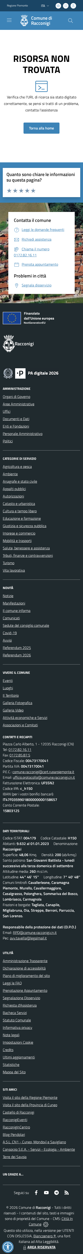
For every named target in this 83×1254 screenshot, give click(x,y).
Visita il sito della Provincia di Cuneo (30, 1105)
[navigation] (9, 20)
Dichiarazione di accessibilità (24, 968)
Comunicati (11, 618)
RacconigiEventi (15, 1119)
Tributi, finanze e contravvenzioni (28, 555)
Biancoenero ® (44, 1236)
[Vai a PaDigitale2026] (31, 373)
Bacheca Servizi (15, 1012)
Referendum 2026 (17, 655)
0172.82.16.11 (20, 749)
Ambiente (10, 474)
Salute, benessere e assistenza (26, 548)
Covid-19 (10, 633)
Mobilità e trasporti (17, 540)
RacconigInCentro (16, 1127)
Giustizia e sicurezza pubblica (24, 526)
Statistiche (11, 1064)
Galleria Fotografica (17, 703)
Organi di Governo (16, 396)
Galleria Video (13, 710)
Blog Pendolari (14, 1134)
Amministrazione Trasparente (25, 961)
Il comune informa (16, 610)
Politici (8, 441)
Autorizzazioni (13, 496)
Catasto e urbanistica (19, 503)
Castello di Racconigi (18, 1112)
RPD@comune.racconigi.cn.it (35, 932)
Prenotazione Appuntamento (25, 990)
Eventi (8, 680)
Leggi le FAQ (12, 983)
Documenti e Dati (16, 419)
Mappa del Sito (14, 1072)
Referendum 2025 (17, 647)
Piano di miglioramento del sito (26, 975)
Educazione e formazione (22, 518)
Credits (8, 1049)
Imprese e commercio (19, 533)
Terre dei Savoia (15, 1156)
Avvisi (7, 640)
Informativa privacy (17, 1027)
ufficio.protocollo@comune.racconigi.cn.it (44, 777)
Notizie (8, 596)
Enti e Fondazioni (16, 426)
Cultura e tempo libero (20, 511)
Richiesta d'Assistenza (20, 1005)
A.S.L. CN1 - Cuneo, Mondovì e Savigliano (34, 1142)
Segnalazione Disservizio (21, 998)
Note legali (11, 1035)
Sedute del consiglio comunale (26, 625)
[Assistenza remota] (46, 1224)
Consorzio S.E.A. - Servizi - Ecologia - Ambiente (39, 1149)
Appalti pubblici (14, 489)
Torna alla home (41, 128)
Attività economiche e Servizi (25, 717)
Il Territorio (11, 695)
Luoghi (8, 688)
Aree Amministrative (18, 404)
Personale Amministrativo (22, 433)
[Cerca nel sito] (70, 20)
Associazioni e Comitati (20, 725)
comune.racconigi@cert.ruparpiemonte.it (43, 772)
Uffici (6, 411)
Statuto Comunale (17, 1020)
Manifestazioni (14, 603)
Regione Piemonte (17, 5)
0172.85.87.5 (19, 755)
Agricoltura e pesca (17, 466)
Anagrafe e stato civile (20, 481)
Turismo (8, 563)
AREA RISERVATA (41, 1247)
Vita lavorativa (14, 570)
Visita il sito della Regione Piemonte (30, 1097)
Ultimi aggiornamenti (19, 1057)
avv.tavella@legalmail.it (28, 938)
